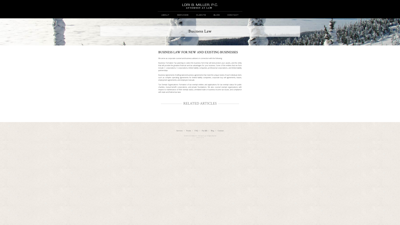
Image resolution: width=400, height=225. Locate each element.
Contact (233, 15)
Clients (201, 15)
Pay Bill (204, 130)
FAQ (196, 130)
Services (183, 15)
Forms (188, 130)
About (165, 15)
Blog (217, 15)
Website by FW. (200, 137)
